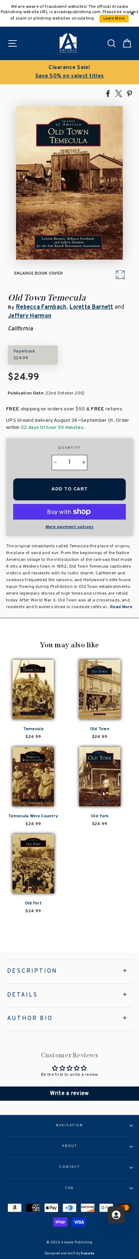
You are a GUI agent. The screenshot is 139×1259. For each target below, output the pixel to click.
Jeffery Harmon (29, 316)
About (69, 1146)
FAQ (69, 1188)
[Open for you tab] (116, 1214)
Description (32, 971)
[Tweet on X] (118, 93)
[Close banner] (132, 13)
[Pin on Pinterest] (129, 93)
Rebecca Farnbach (41, 307)
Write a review (69, 1093)
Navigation (69, 1125)
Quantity (69, 448)
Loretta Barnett (91, 307)
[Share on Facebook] (108, 93)
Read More (121, 607)
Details (22, 995)
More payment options (70, 527)
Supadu (87, 1253)
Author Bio (30, 1018)
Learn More (114, 18)
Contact (69, 1167)
